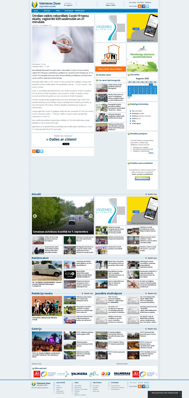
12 (138, 89)
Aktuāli (36, 194)
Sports (77, 393)
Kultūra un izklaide (80, 395)
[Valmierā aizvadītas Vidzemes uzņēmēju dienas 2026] (69, 355)
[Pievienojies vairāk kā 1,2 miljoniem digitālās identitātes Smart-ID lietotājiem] (133, 274)
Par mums (132, 2)
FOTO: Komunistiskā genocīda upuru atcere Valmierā (148, 334)
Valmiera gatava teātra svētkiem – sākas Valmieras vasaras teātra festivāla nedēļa (148, 240)
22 (151, 91)
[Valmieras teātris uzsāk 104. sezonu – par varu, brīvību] (133, 250)
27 (142, 93)
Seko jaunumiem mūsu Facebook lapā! (165, 393)
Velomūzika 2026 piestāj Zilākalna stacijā (44, 319)
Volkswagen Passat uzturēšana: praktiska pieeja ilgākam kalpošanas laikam (147, 264)
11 (134, 89)
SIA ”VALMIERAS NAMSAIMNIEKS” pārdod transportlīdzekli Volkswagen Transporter (46, 284)
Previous (35, 216)
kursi (136, 118)
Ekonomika (78, 387)
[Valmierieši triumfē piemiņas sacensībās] (101, 250)
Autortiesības (115, 386)
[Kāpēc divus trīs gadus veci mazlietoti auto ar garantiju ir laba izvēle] (101, 264)
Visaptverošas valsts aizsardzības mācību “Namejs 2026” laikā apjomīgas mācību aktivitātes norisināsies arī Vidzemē (53, 251)
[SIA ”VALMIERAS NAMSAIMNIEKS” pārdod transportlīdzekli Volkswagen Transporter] (47, 270)
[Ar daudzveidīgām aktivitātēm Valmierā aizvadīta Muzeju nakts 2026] (101, 335)
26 (138, 93)
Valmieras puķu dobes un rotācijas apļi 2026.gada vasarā (84, 299)
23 (155, 91)
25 (134, 93)
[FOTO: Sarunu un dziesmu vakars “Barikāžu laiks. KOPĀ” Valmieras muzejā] (133, 345)
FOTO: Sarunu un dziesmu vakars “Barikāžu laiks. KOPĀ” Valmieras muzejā (147, 345)
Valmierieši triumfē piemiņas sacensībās (115, 248)
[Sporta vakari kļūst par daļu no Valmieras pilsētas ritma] (101, 284)
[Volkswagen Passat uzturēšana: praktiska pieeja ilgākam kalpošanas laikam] (133, 264)
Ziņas (36, 11)
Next (91, 216)
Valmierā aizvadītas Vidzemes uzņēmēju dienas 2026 (83, 354)
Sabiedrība (78, 386)
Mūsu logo (96, 391)
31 (129, 95)
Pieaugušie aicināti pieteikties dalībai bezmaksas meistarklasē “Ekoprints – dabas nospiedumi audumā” (116, 108)
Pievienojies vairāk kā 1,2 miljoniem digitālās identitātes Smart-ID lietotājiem (148, 274)
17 (129, 91)
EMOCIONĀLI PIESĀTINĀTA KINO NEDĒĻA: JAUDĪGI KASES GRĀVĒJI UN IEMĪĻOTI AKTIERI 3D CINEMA (84, 275)
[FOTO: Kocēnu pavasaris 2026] (101, 355)
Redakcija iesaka (42, 293)
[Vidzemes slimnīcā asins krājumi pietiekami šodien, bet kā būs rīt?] (69, 319)
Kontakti (140, 2)
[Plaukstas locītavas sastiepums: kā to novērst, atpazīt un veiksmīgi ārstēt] (69, 284)
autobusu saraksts (141, 116)
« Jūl (129, 98)
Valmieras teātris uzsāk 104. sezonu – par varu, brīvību (148, 248)
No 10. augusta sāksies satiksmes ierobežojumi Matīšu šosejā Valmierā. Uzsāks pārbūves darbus (62, 228)
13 (142, 89)
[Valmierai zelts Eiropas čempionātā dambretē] (101, 240)
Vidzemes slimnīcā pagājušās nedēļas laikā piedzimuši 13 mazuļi (116, 116)
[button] (143, 7)
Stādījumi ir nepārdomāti (141, 151)
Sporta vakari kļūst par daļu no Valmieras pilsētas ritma (116, 283)
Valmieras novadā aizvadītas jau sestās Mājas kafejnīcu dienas (148, 229)
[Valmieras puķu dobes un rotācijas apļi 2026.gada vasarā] (69, 300)
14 (146, 89)
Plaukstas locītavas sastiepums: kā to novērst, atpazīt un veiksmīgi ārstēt (83, 284)
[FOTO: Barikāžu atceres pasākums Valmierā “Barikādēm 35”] (133, 355)
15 (151, 89)
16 (155, 89)
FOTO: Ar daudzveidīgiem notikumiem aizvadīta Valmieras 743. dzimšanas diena (46, 355)
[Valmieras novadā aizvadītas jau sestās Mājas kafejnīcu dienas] (133, 230)
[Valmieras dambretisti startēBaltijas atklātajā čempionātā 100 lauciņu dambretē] (101, 127)
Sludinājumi (69, 11)
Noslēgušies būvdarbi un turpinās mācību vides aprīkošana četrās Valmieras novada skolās (84, 249)
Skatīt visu (152, 194)
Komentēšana (115, 389)
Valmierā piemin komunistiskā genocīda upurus (84, 344)
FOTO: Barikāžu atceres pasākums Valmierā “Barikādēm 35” (148, 354)
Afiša (58, 11)
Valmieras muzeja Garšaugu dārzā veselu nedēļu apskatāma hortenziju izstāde (116, 230)
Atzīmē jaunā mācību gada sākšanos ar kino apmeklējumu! (84, 263)
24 (129, 93)
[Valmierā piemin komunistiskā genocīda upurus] (69, 345)
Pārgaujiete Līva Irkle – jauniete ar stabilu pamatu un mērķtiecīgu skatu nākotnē (84, 309)
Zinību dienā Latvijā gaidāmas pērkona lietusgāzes (115, 86)
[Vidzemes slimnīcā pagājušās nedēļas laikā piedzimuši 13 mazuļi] (101, 117)
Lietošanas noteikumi (117, 387)
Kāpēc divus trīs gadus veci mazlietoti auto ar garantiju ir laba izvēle (116, 263)
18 (134, 91)
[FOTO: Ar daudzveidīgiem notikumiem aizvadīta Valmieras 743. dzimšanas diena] (47, 341)
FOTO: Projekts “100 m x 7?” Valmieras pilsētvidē (116, 343)
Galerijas (47, 11)
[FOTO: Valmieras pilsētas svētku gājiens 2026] (69, 335)
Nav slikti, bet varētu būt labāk (143, 149)
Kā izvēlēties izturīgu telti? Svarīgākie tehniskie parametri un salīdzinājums (116, 274)
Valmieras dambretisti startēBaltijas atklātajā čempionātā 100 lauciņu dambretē (116, 127)
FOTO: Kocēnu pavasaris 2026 (116, 353)
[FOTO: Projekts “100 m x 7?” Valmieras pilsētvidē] (101, 345)
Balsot (151, 153)
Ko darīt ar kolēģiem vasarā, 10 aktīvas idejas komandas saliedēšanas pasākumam (148, 284)
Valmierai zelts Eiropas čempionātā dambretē (116, 238)
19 (138, 91)
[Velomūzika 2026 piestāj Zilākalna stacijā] (47, 306)
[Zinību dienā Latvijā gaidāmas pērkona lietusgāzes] (101, 88)
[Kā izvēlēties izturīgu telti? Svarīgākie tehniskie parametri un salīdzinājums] (101, 274)
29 (151, 93)
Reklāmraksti (80, 11)
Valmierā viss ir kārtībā (140, 147)
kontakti (138, 113)
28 (146, 93)
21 (146, 91)
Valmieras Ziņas (36, 364)
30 (155, 93)
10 (129, 89)
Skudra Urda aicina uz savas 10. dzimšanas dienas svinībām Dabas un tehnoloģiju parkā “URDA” (116, 98)
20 (142, 91)
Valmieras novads (121, 364)
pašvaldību (137, 111)
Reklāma (148, 2)
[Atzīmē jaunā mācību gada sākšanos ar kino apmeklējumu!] (69, 264)
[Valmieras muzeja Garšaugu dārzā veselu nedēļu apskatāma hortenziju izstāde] (101, 230)
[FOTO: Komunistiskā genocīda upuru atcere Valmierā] (133, 335)
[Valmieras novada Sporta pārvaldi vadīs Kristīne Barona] (69, 240)
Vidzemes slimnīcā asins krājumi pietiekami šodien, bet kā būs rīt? (84, 318)
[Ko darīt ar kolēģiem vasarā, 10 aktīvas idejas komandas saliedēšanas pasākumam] (133, 284)
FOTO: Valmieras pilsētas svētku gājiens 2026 (84, 333)
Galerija (36, 328)
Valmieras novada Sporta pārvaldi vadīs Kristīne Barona (85, 239)
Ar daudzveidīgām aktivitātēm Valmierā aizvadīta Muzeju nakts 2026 (116, 335)
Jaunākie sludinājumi (108, 293)
